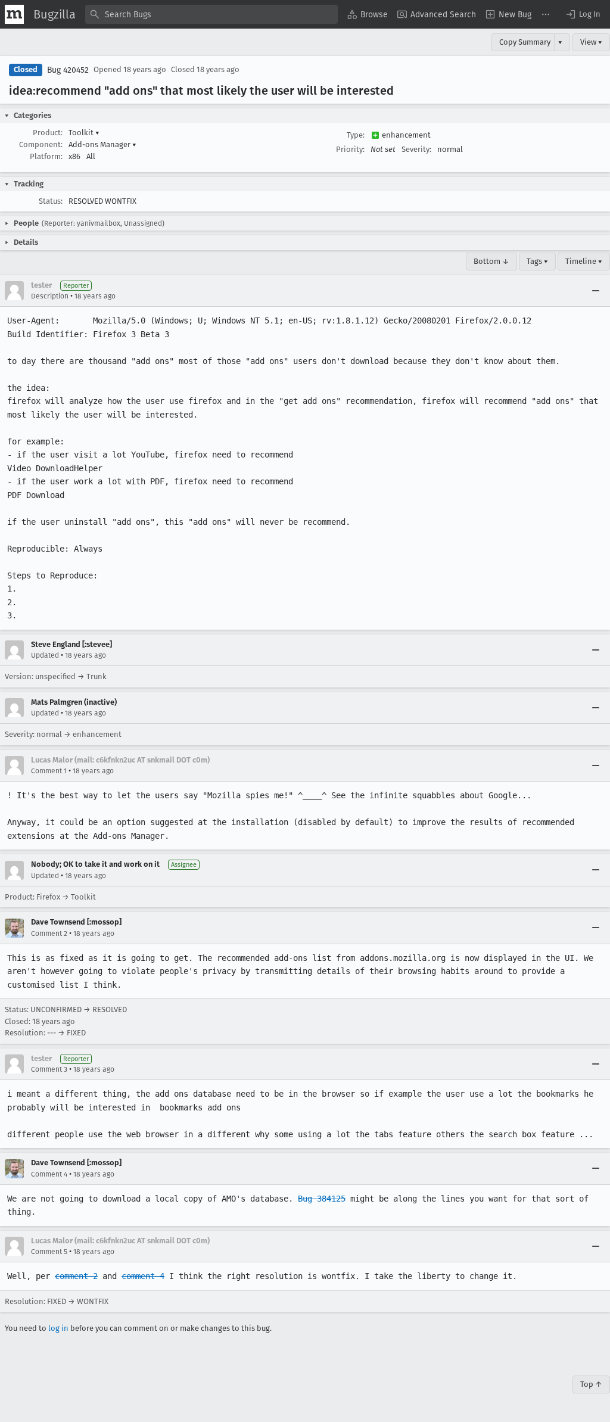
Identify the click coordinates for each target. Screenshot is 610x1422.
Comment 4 (49, 1174)
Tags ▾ (537, 261)
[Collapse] (595, 290)
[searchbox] (211, 14)
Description (50, 296)
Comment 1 (49, 771)
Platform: (46, 156)
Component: (41, 144)
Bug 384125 (322, 1198)
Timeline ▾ (583, 261)
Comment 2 (49, 933)
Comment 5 (49, 1251)
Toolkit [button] (84, 132)
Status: (51, 201)
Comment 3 (49, 1069)
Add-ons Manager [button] (102, 144)
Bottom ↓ (491, 261)
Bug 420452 (68, 70)
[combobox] (211, 14)
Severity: (416, 149)
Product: (48, 132)
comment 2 (76, 1276)
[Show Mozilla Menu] (14, 14)
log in (58, 1328)
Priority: (350, 149)
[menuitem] (368, 14)
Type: (356, 134)
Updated (45, 655)
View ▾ (591, 42)
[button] (582, 14)
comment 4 (143, 1276)
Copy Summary (524, 42)
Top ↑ (591, 1384)
